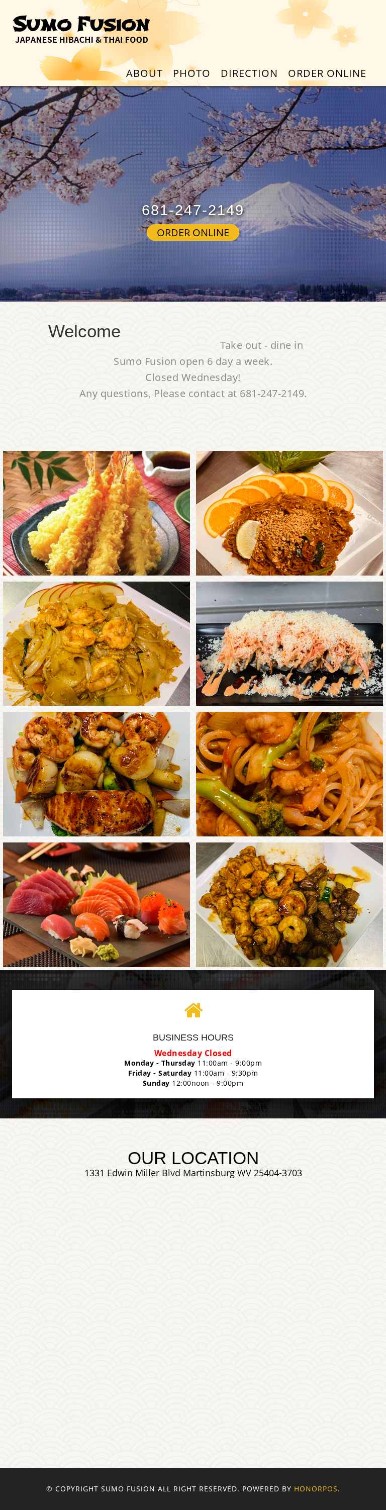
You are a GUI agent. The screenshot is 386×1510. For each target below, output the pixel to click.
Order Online (327, 73)
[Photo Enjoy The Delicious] (96, 513)
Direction (249, 73)
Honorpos (316, 1488)
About (144, 73)
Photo (192, 73)
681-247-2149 (193, 210)
